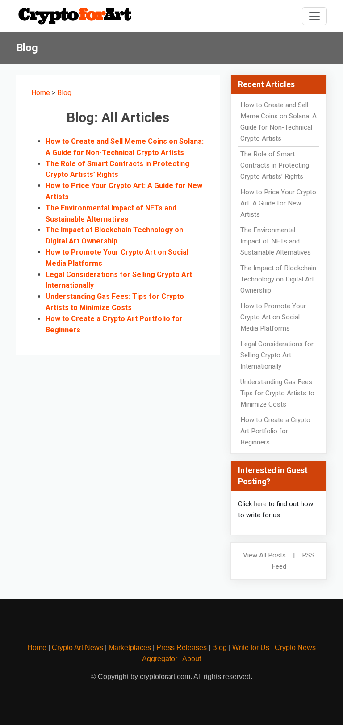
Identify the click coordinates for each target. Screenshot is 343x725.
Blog (64, 92)
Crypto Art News (77, 647)
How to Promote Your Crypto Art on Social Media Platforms (273, 317)
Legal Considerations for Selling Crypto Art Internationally (277, 355)
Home (40, 92)
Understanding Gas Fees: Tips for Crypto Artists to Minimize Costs (277, 393)
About (191, 658)
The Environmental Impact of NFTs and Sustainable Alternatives (275, 241)
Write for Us (250, 647)
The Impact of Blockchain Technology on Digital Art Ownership (278, 279)
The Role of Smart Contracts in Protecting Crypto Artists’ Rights (274, 165)
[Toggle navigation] (314, 16)
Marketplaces (130, 647)
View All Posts (264, 555)
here (260, 504)
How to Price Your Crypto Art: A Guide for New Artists (278, 203)
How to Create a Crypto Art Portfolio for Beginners (275, 431)
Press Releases (181, 647)
